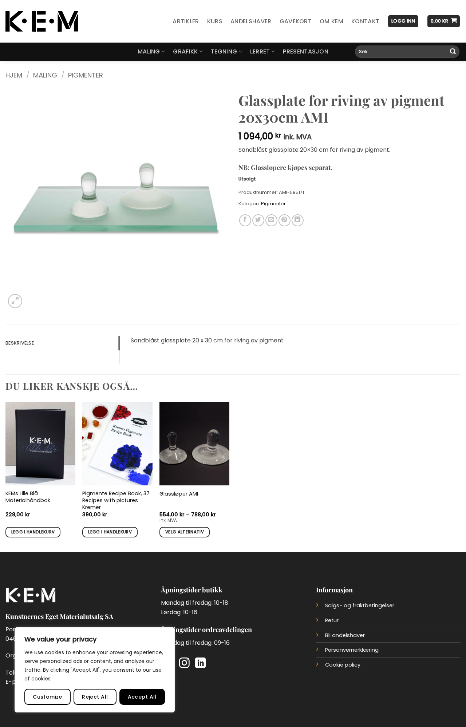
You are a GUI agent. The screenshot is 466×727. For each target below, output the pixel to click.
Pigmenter (85, 75)
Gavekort (296, 21)
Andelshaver (251, 21)
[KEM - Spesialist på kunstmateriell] (41, 21)
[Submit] (453, 51)
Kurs (214, 21)
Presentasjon (305, 51)
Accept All (142, 696)
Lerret (260, 51)
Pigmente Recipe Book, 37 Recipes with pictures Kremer (116, 500)
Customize (47, 696)
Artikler (186, 21)
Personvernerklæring (352, 649)
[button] (403, 21)
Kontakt (365, 21)
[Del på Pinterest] (285, 220)
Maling (149, 51)
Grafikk (185, 51)
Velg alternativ (184, 532)
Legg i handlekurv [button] (33, 532)
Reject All (95, 696)
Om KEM (331, 21)
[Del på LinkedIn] (298, 220)
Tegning (224, 51)
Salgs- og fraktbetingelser (359, 605)
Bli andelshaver (345, 635)
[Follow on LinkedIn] (200, 664)
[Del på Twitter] (258, 220)
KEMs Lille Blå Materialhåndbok (27, 497)
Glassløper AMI (178, 493)
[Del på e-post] (271, 220)
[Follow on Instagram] (184, 664)
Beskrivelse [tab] (19, 343)
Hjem (13, 75)
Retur (332, 620)
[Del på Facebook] (245, 220)
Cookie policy (342, 664)
